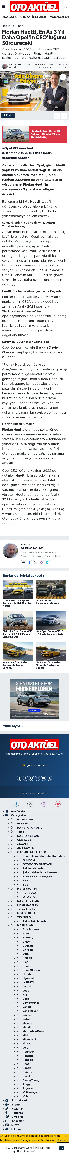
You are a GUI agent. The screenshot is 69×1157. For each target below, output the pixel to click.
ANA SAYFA (9, 17)
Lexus (26, 1015)
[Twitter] (35, 562)
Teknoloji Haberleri (35, 921)
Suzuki (26, 1076)
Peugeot (28, 1051)
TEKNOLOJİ (24, 917)
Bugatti (27, 945)
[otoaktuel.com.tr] (34, 6)
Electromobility (27, 905)
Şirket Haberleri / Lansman (40, 872)
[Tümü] (64, 726)
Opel (21, 26)
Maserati (28, 1023)
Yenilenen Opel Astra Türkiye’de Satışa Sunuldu (15, 665)
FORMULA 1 (30, 893)
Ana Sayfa (18, 811)
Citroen (27, 950)
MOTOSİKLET (25, 913)
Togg (26, 1084)
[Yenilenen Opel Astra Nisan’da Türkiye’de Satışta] (51, 651)
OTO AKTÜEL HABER (33, 17)
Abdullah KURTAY (32, 548)
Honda (26, 974)
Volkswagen (30, 1092)
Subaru (27, 1072)
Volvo (26, 1096)
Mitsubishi (29, 1039)
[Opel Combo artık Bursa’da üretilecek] (51, 589)
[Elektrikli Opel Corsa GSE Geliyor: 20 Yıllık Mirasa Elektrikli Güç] (18, 620)
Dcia (25, 954)
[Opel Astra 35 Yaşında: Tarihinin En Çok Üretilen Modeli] (18, 589)
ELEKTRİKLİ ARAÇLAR (37, 876)
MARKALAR (24, 819)
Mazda (26, 1027)
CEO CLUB (23, 839)
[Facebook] (29, 562)
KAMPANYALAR (27, 835)
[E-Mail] (23, 562)
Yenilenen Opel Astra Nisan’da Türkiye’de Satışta (48, 665)
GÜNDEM (28, 860)
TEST (20, 831)
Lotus (26, 1019)
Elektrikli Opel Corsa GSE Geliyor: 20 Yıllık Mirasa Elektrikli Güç (17, 634)
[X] (25, 778)
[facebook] (16, 804)
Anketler (17, 1121)
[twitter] (30, 804)
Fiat (25, 962)
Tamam (63, 1140)
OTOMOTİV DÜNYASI (37, 864)
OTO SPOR (29, 897)
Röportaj (17, 1112)
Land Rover (30, 1011)
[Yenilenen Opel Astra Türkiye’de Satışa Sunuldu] (18, 651)
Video (15, 1104)
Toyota (27, 1088)
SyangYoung (30, 1080)
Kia (24, 994)
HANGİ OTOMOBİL (29, 827)
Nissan (26, 1043)
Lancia (26, 1007)
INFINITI (28, 982)
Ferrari (27, 958)
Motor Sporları (59, 17)
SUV (25, 884)
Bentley (27, 937)
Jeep (25, 990)
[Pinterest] (31, 778)
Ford (25, 966)
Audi (25, 933)
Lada (25, 998)
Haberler (8, 26)
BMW (26, 941)
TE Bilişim (43, 793)
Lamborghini (30, 1002)
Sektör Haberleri (33, 868)
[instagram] (44, 804)
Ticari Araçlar (25, 909)
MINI (25, 1035)
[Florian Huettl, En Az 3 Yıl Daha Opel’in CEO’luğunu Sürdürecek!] (34, 91)
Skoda (26, 1068)
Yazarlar (17, 1108)
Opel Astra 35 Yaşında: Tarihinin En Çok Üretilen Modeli (17, 603)
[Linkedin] (47, 562)
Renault (27, 1059)
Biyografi (17, 1116)
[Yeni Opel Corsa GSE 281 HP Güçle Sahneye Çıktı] (51, 620)
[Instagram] (41, 562)
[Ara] (65, 6)
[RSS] (49, 778)
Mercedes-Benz (33, 1031)
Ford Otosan (31, 970)
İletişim (16, 1129)
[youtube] (58, 804)
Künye (15, 1125)
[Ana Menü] (3, 6)
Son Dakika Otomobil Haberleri (43, 856)
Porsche (28, 1055)
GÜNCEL (22, 823)
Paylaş (9, 115)
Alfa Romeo (30, 929)
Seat (25, 1064)
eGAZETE (23, 844)
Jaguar (27, 986)
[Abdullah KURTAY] (10, 550)
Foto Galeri (19, 1100)
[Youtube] (43, 778)
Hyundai (28, 978)
